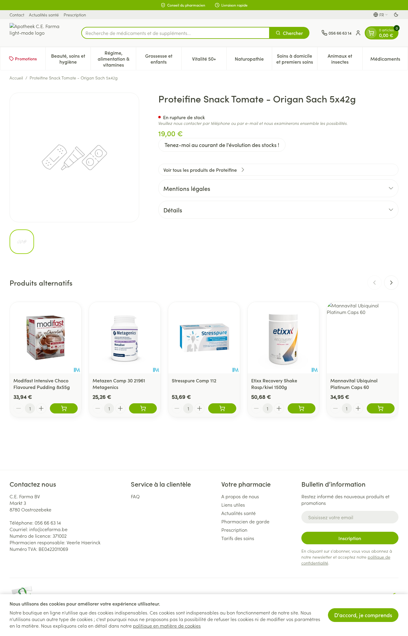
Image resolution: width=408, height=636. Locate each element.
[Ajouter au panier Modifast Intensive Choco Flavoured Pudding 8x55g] (64, 408)
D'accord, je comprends (363, 615)
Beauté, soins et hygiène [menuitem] (71, 58)
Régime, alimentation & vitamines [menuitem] (117, 58)
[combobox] (175, 33)
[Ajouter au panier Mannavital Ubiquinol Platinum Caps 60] (381, 408)
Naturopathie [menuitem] (253, 60)
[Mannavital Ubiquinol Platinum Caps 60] (362, 337)
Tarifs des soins (237, 538)
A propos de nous (240, 496)
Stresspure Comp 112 (194, 380)
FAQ (135, 496)
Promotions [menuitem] (26, 59)
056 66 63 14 (48, 522)
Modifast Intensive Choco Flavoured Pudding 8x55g (41, 383)
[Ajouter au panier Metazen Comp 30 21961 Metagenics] (143, 408)
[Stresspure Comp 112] (204, 337)
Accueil (16, 78)
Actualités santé (44, 15)
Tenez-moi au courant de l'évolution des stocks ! (222, 144)
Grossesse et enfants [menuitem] (163, 58)
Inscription (349, 538)
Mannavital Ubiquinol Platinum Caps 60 (354, 383)
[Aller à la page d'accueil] (39, 33)
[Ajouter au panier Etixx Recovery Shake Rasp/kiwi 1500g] (301, 408)
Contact (17, 15)
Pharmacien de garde (245, 521)
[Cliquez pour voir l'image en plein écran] (74, 157)
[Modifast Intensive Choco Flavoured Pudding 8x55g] (45, 337)
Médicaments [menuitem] (389, 60)
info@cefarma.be (48, 529)
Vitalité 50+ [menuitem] (209, 60)
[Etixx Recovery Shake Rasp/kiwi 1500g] (283, 337)
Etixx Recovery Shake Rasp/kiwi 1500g (274, 383)
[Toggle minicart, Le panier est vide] (371, 32)
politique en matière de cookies (167, 625)
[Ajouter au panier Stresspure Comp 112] (222, 408)
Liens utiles (233, 504)
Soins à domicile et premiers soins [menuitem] (296, 58)
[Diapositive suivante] (391, 282)
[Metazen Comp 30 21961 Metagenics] (124, 337)
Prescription (75, 15)
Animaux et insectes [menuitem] (345, 58)
